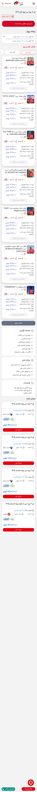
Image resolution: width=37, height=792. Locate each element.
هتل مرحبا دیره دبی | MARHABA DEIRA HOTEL (16, 59)
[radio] (18, 51)
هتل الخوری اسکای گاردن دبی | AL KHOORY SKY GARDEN (15, 171)
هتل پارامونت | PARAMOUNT (15, 287)
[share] (12, 16)
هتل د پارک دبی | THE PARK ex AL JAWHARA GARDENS (14, 133)
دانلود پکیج (6, 16)
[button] (28, 789)
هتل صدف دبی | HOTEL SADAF (14, 96)
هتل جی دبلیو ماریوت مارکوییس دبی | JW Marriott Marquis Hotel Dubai (15, 249)
